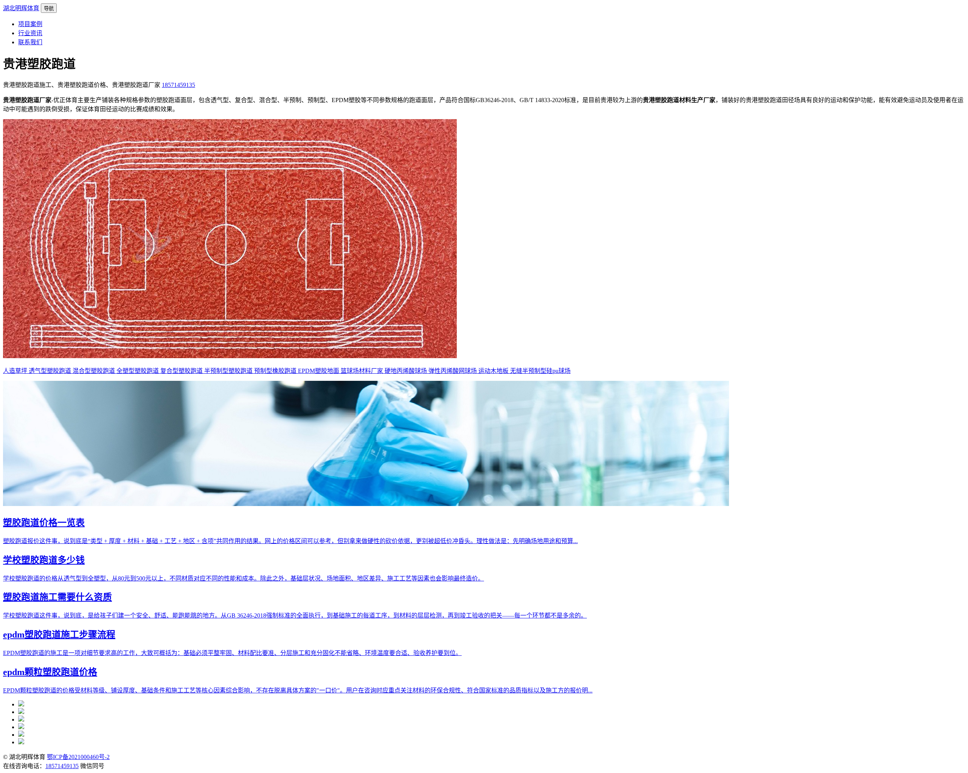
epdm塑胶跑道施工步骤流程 (59, 635)
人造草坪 (16, 371)
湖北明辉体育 (21, 8)
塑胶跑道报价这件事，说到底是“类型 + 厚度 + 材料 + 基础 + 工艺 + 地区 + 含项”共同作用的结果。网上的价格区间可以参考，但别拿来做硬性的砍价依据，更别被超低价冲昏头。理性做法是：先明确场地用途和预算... (290, 541)
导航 (49, 8)
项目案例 (30, 24)
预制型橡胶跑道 (276, 371)
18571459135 (178, 85)
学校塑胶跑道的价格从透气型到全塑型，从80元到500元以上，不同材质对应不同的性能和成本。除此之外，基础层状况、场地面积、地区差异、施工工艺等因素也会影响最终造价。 (243, 578)
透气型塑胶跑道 (51, 371)
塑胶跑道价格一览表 (44, 523)
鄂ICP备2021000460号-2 (78, 757)
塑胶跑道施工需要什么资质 (57, 597)
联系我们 (30, 42)
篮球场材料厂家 (363, 371)
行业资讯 (30, 33)
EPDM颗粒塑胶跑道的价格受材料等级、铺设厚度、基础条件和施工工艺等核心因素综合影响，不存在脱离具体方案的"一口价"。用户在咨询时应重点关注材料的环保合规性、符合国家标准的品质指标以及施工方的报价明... (298, 690)
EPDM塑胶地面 (319, 371)
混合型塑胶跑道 (94, 371)
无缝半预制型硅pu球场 (540, 371)
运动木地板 (494, 371)
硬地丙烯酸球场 (406, 371)
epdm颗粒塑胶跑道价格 (50, 672)
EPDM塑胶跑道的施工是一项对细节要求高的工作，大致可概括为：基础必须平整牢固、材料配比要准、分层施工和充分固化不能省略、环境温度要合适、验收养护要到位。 (232, 653)
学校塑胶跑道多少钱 (44, 560)
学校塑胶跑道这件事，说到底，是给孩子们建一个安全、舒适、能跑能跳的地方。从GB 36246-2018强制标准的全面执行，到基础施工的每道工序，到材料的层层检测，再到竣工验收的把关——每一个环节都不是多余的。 (295, 615)
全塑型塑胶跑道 (138, 371)
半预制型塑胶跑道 (229, 371)
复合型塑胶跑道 (182, 371)
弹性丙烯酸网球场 (453, 371)
